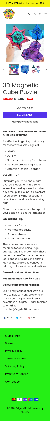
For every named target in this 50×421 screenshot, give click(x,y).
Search (9, 343)
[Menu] (45, 14)
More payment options (25, 121)
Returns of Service (16, 374)
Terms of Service (16, 358)
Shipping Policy (14, 366)
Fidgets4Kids (23, 408)
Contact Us (12, 381)
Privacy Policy (13, 351)
